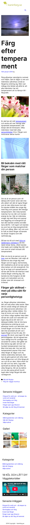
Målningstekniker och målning (13, 418)
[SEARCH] (25, 10)
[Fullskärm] (25, 494)
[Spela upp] (4, 494)
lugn (3, 258)
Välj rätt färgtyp (8, 379)
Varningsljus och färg (10, 400)
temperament (21, 121)
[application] (15, 489)
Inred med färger (8, 402)
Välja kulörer (7, 422)
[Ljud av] (23, 494)
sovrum (4, 335)
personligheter (7, 132)
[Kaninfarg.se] (15, 4)
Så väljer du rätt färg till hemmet (14, 407)
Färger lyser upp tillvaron (11, 405)
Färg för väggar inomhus (11, 381)
